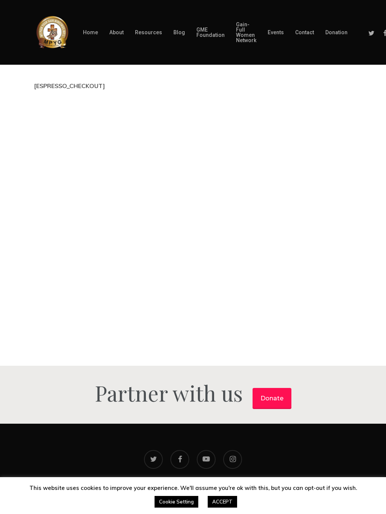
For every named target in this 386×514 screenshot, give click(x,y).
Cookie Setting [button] (176, 502)
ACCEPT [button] (222, 502)
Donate (271, 398)
